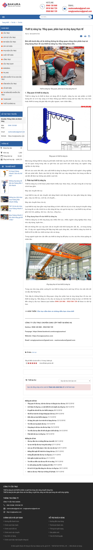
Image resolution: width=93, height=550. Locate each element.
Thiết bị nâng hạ (9, 103)
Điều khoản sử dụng (76, 546)
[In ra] (85, 36)
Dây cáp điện (7, 46)
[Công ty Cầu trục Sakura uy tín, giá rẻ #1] (11, 5)
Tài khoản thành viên (56, 525)
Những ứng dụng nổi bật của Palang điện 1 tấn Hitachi (16, 183)
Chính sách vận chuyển (12, 532)
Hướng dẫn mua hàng (57, 521)
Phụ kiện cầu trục (9, 51)
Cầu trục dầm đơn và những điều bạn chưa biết (55, 311)
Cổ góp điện (7, 88)
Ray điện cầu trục (9, 42)
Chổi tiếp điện (8, 55)
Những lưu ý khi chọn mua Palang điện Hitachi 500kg (15, 199)
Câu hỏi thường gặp (56, 536)
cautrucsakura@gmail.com (16, 132)
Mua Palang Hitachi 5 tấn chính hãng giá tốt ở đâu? (16, 217)
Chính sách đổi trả (11, 529)
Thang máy (7, 99)
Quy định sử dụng (10, 536)
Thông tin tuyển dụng (56, 529)
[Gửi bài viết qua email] (81, 36)
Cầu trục (6, 33)
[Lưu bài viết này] (89, 36)
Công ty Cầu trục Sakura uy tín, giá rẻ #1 (37, 546)
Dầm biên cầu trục (10, 84)
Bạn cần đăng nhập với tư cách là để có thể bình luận (51, 387)
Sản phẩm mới (54, 532)
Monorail (6, 68)
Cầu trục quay (8, 64)
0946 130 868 (12, 125)
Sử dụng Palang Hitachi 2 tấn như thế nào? (15, 173)
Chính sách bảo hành (11, 525)
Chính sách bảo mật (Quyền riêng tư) (16, 540)
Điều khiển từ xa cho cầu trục (11, 78)
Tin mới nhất (10, 166)
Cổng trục (7, 59)
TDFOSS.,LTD (63, 546)
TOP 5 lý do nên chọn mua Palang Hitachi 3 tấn (16, 208)
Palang (6, 73)
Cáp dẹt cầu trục (9, 37)
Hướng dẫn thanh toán (12, 521)
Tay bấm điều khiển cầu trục (10, 94)
